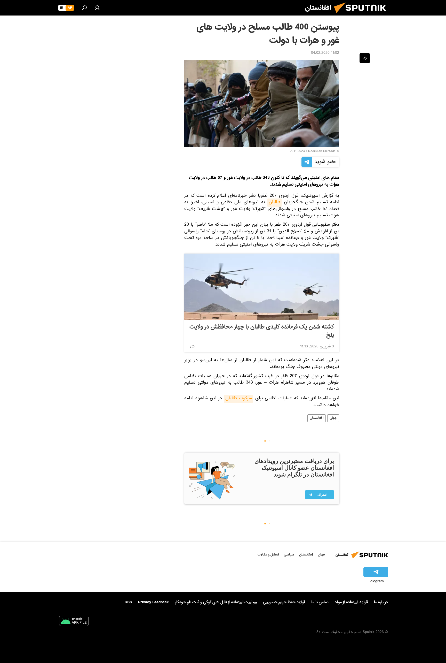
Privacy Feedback (153, 602)
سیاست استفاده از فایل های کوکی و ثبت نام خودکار (216, 602)
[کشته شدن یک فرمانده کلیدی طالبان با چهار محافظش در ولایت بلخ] (261, 287)
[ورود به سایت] (97, 8)
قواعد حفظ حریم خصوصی (284, 602)
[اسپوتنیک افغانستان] (362, 15)
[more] (192, 346)
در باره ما (381, 602)
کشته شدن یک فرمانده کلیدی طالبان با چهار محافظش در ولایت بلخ (261, 331)
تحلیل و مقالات (268, 555)
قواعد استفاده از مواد (351, 602)
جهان (333, 418)
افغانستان (316, 418)
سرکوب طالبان (238, 399)
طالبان (274, 203)
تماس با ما (320, 602)
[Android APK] (73, 622)
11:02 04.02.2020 (325, 53)
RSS (128, 602)
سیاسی (289, 555)
